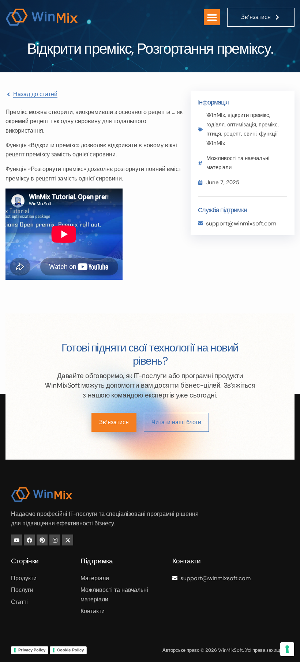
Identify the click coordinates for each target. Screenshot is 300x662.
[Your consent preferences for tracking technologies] (287, 649)
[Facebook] (29, 539)
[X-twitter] (67, 539)
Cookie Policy (70, 650)
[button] (212, 17)
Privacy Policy (31, 650)
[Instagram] (54, 539)
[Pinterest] (42, 539)
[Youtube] (16, 539)
